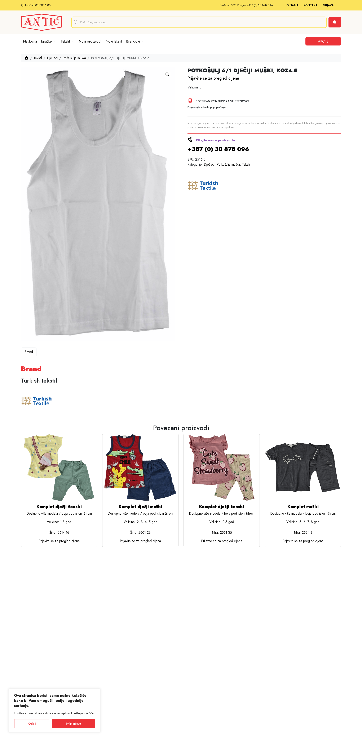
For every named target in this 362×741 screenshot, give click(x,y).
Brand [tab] (29, 351)
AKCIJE (323, 41)
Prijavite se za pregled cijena (213, 78)
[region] (54, 711)
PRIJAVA (328, 5)
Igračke (46, 41)
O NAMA (292, 5)
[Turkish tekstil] (203, 186)
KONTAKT (310, 5)
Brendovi (133, 41)
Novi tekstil (114, 41)
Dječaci (52, 58)
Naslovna (30, 41)
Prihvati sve (73, 724)
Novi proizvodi (90, 41)
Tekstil (65, 41)
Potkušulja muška (74, 58)
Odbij (32, 724)
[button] (167, 74)
